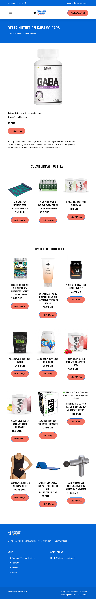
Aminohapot (30, 33)
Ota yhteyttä (72, 591)
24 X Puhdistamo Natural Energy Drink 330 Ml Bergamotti (48, 205)
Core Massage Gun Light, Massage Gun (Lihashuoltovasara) (76, 485)
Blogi (14, 572)
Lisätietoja (16, 131)
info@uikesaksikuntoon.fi (64, 558)
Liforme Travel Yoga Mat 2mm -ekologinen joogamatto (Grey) (76, 406)
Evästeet (83, 591)
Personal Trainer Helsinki (23, 558)
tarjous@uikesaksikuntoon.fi (76, 3)
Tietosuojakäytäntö (68, 594)
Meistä (15, 567)
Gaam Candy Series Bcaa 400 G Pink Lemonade (20, 424)
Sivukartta (82, 594)
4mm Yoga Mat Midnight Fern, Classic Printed (20, 205)
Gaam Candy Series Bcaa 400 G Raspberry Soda (76, 362)
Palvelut (15, 563)
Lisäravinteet (16, 33)
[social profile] (25, 3)
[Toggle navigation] (11, 12)
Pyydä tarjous (78, 13)
